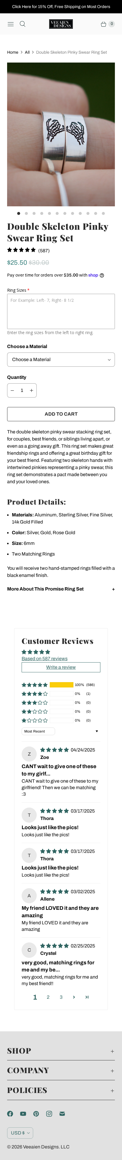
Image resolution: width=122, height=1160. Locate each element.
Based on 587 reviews (45, 658)
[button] (35, 684)
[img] (55, 749)
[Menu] (11, 24)
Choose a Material (27, 346)
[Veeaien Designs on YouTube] (26, 1113)
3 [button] (61, 997)
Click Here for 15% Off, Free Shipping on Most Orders (61, 6)
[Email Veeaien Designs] (65, 1113)
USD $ (18, 1132)
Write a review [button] (61, 667)
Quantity (16, 377)
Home (12, 52)
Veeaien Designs (41, 1146)
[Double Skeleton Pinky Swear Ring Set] (61, 134)
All (27, 52)
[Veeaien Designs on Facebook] (13, 1113)
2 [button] (48, 997)
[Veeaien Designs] (61, 24)
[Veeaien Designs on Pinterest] (39, 1113)
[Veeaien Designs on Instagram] (52, 1113)
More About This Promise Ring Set (45, 588)
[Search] (22, 24)
